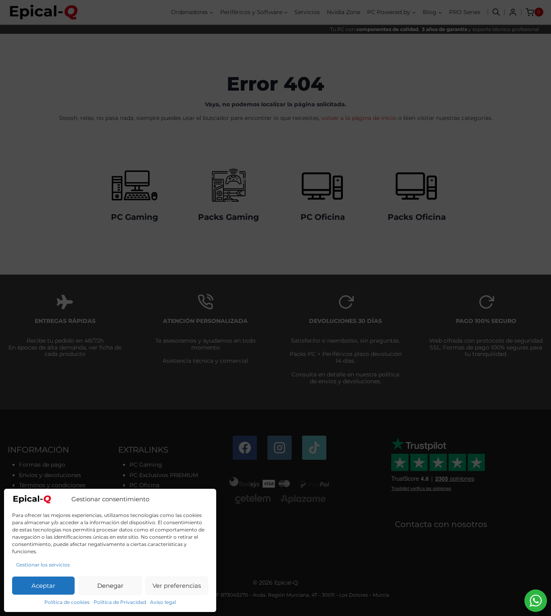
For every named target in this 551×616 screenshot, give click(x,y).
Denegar (110, 585)
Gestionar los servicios (43, 565)
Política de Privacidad (120, 602)
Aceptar (43, 585)
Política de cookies (67, 602)
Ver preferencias (176, 585)
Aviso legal (163, 602)
